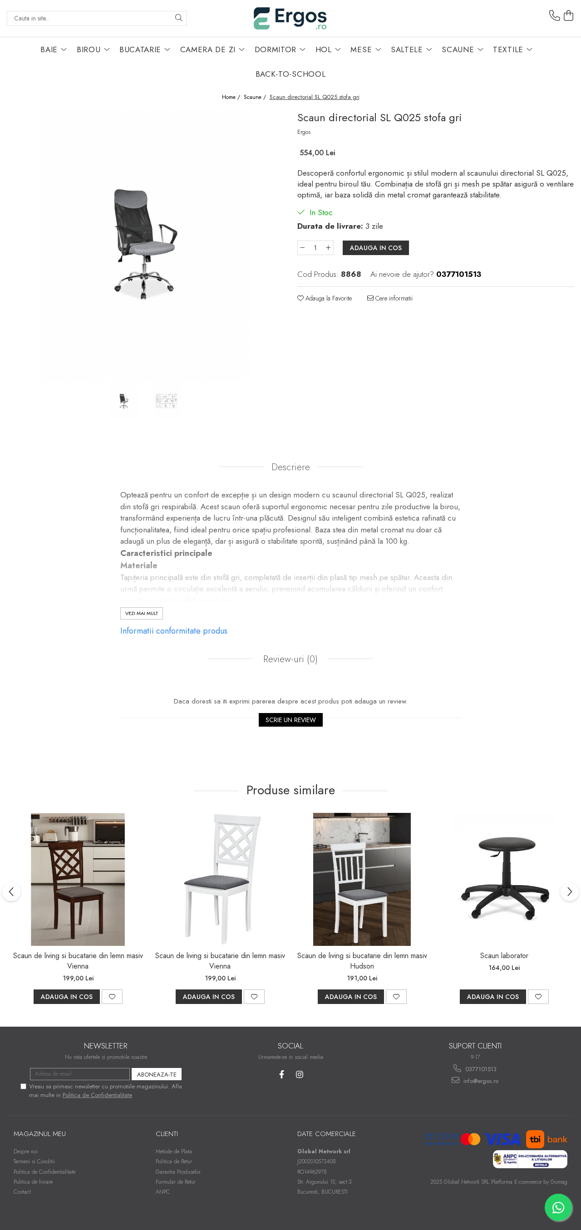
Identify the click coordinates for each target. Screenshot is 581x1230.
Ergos (303, 132)
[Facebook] (282, 1074)
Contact (22, 1192)
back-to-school (291, 74)
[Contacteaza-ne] (554, 16)
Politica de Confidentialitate (97, 1095)
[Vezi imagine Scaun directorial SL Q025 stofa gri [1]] (166, 401)
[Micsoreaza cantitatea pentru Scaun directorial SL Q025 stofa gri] (302, 248)
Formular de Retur (176, 1182)
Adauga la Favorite (328, 298)
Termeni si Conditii (34, 1161)
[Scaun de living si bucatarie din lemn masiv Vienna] (77, 879)
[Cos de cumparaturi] (568, 16)
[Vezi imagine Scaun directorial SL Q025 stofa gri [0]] (124, 401)
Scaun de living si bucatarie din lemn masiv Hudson (362, 960)
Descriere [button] (290, 467)
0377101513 (480, 1069)
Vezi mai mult (141, 613)
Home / (232, 97)
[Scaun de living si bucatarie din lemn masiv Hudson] (361, 879)
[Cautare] (179, 18)
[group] (145, 244)
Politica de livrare (33, 1182)
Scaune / (256, 97)
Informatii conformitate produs (173, 631)
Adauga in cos (376, 247)
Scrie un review (291, 719)
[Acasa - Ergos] (290, 18)
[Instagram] (299, 1074)
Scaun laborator (504, 955)
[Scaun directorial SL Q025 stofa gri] (145, 244)
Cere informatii (393, 298)
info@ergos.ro (480, 1081)
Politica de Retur (174, 1161)
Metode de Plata (174, 1151)
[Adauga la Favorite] (112, 996)
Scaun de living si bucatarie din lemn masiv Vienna (78, 960)
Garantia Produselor (178, 1172)
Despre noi (26, 1151)
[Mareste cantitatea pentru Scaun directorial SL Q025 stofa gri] (329, 248)
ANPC (163, 1192)
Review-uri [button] (289, 659)
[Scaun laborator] (504, 879)
